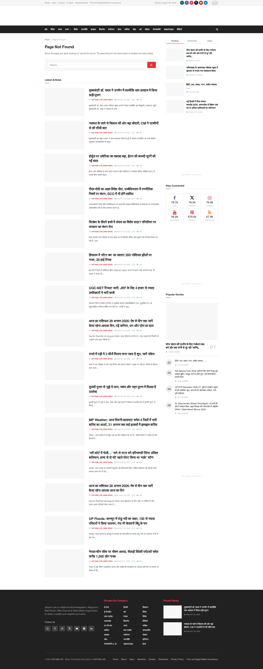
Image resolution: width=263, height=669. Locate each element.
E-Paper (70, 2)
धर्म (124, 611)
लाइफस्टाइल (128, 643)
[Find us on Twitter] (196, 2)
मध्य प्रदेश (127, 629)
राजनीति (126, 639)
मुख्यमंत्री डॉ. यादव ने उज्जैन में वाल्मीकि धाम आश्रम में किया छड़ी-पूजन (200, 608)
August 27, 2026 (123, 561)
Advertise (141, 659)
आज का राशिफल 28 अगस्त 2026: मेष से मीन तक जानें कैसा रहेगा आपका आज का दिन (121, 488)
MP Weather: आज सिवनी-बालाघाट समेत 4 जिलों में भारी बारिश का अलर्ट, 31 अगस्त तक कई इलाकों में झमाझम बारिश (123, 422)
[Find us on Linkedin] (91, 628)
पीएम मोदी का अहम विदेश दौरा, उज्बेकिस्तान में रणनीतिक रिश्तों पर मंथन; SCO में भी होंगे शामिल (121, 191)
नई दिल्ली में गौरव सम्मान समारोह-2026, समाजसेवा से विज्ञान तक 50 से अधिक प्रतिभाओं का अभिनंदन (202, 104)
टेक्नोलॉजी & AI (110, 643)
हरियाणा (146, 639)
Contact (61, 2)
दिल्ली (125, 607)
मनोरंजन (126, 634)
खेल (105, 639)
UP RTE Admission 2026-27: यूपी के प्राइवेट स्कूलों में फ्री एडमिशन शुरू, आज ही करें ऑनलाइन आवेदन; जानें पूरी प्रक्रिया (196, 389)
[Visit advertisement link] (192, 146)
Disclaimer (163, 659)
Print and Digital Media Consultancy (105, 2)
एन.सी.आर (108, 625)
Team (54, 2)
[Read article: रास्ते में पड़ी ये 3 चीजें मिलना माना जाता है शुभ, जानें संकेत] (64, 365)
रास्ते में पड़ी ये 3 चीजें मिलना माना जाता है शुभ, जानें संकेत (121, 353)
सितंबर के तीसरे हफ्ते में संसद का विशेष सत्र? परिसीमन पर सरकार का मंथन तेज (122, 224)
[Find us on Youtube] (201, 2)
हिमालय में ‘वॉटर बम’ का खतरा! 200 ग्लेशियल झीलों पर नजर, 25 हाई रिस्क (120, 257)
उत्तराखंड (107, 620)
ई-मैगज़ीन (107, 611)
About (47, 2)
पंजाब (125, 616)
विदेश (145, 611)
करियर (106, 629)
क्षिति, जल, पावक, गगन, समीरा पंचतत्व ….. (191, 360)
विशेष (145, 616)
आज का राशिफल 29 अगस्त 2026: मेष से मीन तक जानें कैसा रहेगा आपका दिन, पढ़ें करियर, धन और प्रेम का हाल (121, 323)
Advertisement (81, 2)
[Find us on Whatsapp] (182, 2)
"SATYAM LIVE (57, 659)
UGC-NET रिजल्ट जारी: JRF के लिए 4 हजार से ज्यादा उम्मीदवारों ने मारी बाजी (121, 290)
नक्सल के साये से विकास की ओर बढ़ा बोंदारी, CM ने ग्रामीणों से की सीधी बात (123, 125)
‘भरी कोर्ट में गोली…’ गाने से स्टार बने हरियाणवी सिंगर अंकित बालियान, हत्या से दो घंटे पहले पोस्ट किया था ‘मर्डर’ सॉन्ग (123, 455)
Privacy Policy (177, 659)
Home (47, 39)
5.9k (140, 132)
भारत (125, 625)
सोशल (145, 634)
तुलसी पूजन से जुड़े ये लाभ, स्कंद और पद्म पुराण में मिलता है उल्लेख (122, 389)
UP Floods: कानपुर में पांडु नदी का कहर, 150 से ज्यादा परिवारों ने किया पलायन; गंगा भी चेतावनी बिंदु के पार (122, 521)
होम (46, 29)
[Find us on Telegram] (84, 628)
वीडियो (145, 620)
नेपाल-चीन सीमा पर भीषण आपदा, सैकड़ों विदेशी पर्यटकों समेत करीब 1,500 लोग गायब (123, 554)
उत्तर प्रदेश (108, 616)
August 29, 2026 (123, 132)
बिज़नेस (126, 620)
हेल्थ (144, 643)
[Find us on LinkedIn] (206, 2)
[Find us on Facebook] (187, 2)
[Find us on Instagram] (191, 2)
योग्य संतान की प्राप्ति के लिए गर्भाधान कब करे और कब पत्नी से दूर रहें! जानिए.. (185, 346)
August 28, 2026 (123, 358)
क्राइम (106, 634)
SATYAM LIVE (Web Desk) (102, 132)
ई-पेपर (106, 607)
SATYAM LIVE (99, 659)
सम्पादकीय (146, 629)
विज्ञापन (145, 607)
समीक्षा (145, 625)
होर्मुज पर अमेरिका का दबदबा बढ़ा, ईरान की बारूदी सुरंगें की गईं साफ (122, 158)
